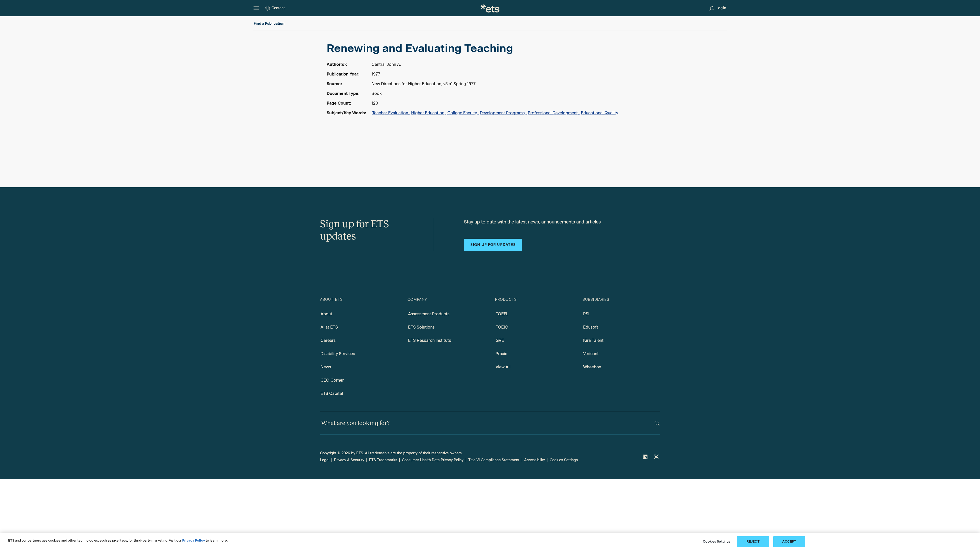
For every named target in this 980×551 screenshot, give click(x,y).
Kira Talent (593, 340)
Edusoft (590, 327)
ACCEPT (789, 541)
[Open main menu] (256, 8)
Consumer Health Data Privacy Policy (432, 460)
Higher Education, (428, 112)
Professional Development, (554, 112)
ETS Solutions (421, 327)
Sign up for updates (493, 245)
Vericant (591, 353)
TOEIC (502, 327)
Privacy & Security (349, 460)
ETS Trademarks (383, 460)
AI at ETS (329, 327)
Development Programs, (503, 112)
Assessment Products (428, 313)
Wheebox (592, 367)
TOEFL (502, 313)
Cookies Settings (564, 460)
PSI (586, 313)
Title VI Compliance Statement (493, 460)
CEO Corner (332, 380)
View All (503, 367)
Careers (328, 340)
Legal (324, 460)
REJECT (753, 541)
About (326, 313)
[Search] (657, 423)
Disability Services (338, 353)
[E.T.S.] (490, 8)
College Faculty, (463, 112)
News (326, 367)
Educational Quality (599, 112)
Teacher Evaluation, (391, 112)
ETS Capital (332, 393)
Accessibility (534, 460)
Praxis (501, 353)
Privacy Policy (193, 540)
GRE (500, 340)
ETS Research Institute (429, 340)
